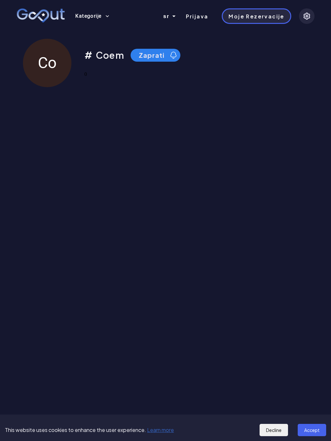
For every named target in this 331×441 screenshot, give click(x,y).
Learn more (160, 429)
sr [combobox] (166, 16)
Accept (312, 430)
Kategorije (88, 16)
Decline (274, 430)
